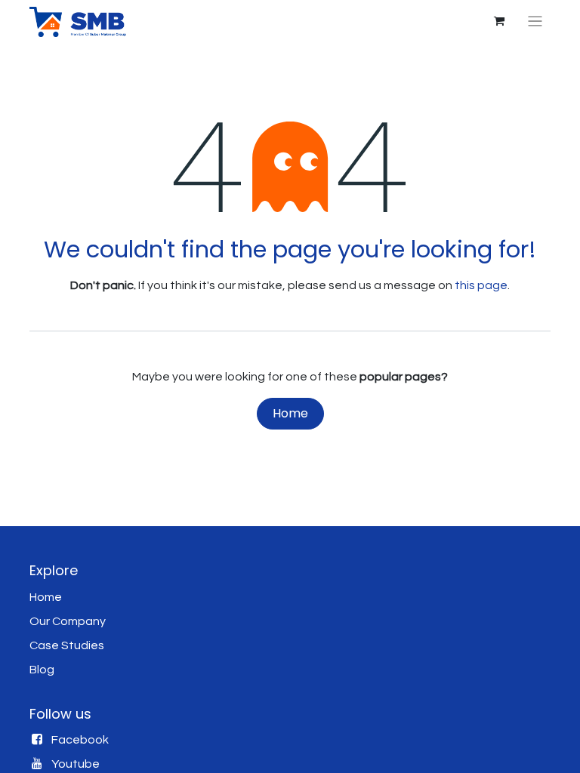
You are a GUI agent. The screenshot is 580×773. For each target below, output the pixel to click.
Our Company (67, 621)
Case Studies (66, 645)
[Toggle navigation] (535, 21)
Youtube (75, 764)
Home (290, 413)
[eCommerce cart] (499, 21)
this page (481, 285)
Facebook (80, 740)
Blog (41, 670)
